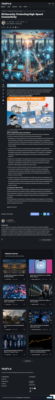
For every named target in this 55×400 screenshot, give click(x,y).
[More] (18, 27)
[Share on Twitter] (10, 27)
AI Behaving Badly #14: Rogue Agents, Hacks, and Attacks (14, 301)
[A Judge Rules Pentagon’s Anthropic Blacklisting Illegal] (14, 266)
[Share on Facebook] (8, 27)
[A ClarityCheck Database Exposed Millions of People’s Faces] (14, 342)
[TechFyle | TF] (6, 3)
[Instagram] (30, 391)
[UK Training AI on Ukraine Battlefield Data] (14, 317)
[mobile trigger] (52, 3)
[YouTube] (34, 388)
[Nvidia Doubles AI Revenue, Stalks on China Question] (40, 291)
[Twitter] (32, 388)
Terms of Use (27, 397)
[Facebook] (30, 388)
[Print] (15, 27)
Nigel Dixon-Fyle (36, 279)
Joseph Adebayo (36, 354)
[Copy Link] (13, 27)
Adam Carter (35, 304)
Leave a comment (46, 239)
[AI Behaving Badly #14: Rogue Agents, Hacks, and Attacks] (14, 291)
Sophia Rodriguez (36, 329)
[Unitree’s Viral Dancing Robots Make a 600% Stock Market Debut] (40, 342)
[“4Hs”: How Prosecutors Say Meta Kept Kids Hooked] (40, 317)
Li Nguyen (11, 22)
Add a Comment (20, 22)
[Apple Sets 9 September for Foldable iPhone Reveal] (40, 266)
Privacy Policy (19, 397)
